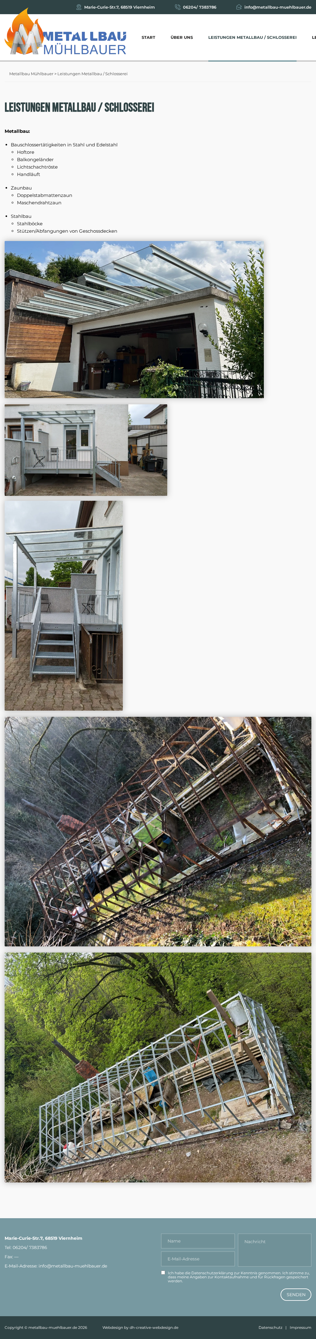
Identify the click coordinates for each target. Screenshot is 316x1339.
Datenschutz (270, 1327)
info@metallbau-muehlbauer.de (277, 7)
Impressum (300, 1327)
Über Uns (182, 37)
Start (148, 37)
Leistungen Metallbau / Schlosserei (252, 37)
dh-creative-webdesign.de (154, 1327)
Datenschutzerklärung (212, 1273)
